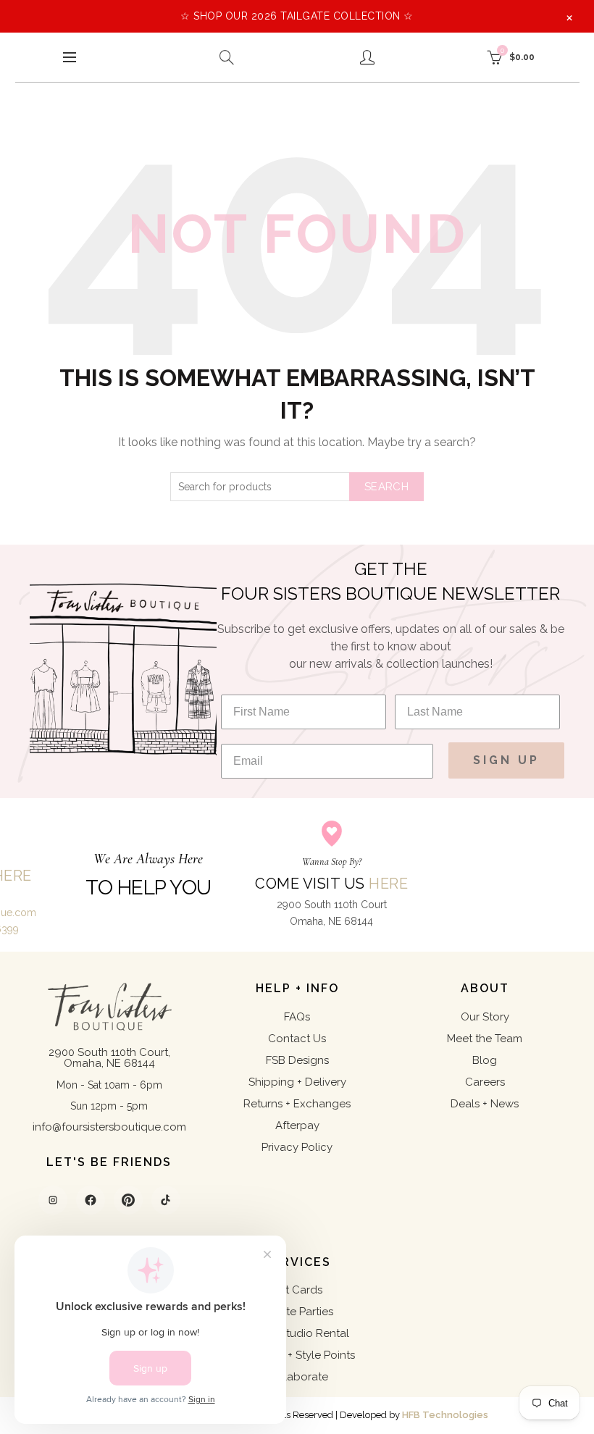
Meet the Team (484, 1038)
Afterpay (297, 1125)
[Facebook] (90, 1200)
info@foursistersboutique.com (109, 1126)
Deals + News (485, 1103)
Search (386, 486)
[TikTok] (165, 1200)
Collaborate (297, 1376)
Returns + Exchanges (297, 1103)
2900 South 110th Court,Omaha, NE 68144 (109, 1058)
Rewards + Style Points (297, 1355)
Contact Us (297, 1038)
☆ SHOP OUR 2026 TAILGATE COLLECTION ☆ (297, 16)
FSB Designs (297, 1060)
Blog (484, 1060)
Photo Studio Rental (297, 1333)
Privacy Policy (297, 1147)
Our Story (485, 1016)
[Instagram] (52, 1200)
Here (388, 883)
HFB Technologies (445, 1414)
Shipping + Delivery (297, 1082)
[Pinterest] (128, 1200)
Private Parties (297, 1311)
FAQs (297, 1016)
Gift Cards (297, 1289)
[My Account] (367, 57)
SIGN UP (506, 760)
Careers (485, 1082)
